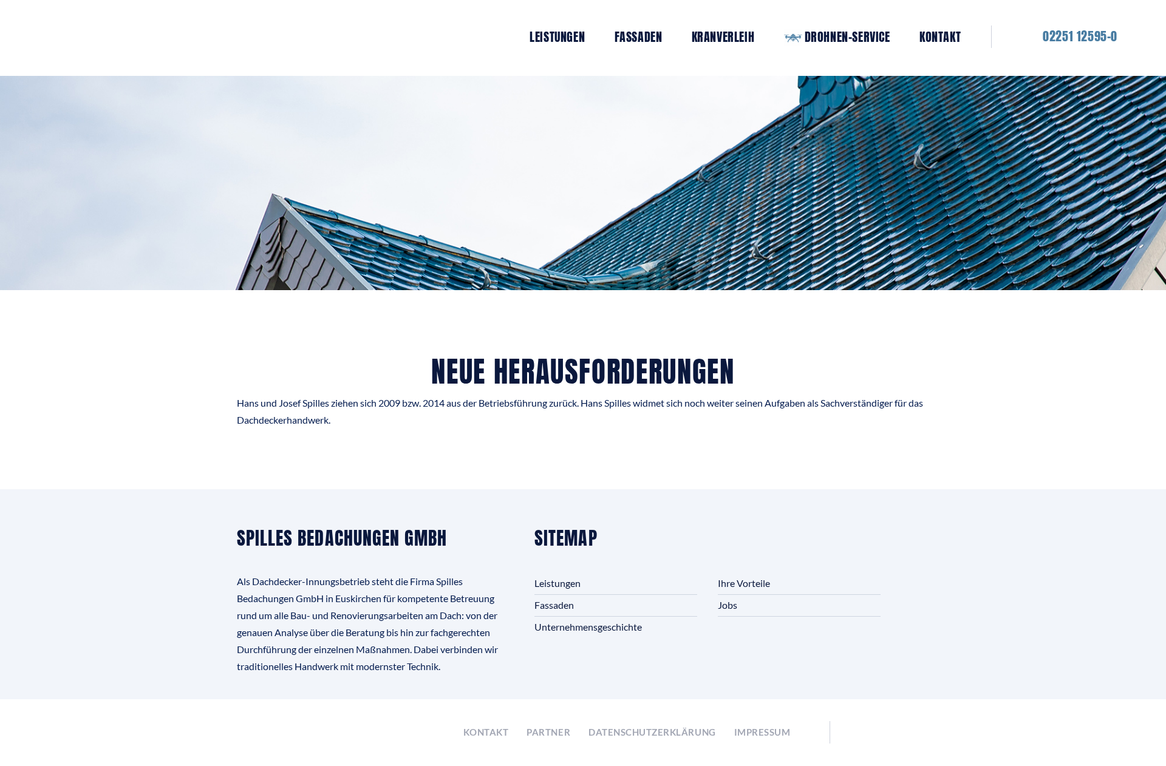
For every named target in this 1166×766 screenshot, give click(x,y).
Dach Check (892, 732)
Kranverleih (723, 37)
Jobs (727, 605)
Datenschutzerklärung (652, 732)
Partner (548, 732)
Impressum (762, 732)
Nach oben (1127, 727)
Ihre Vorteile (744, 583)
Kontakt (940, 37)
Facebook (445, 733)
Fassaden (639, 37)
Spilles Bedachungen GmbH (198, 36)
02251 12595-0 (1080, 37)
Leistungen (557, 37)
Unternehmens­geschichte (588, 626)
